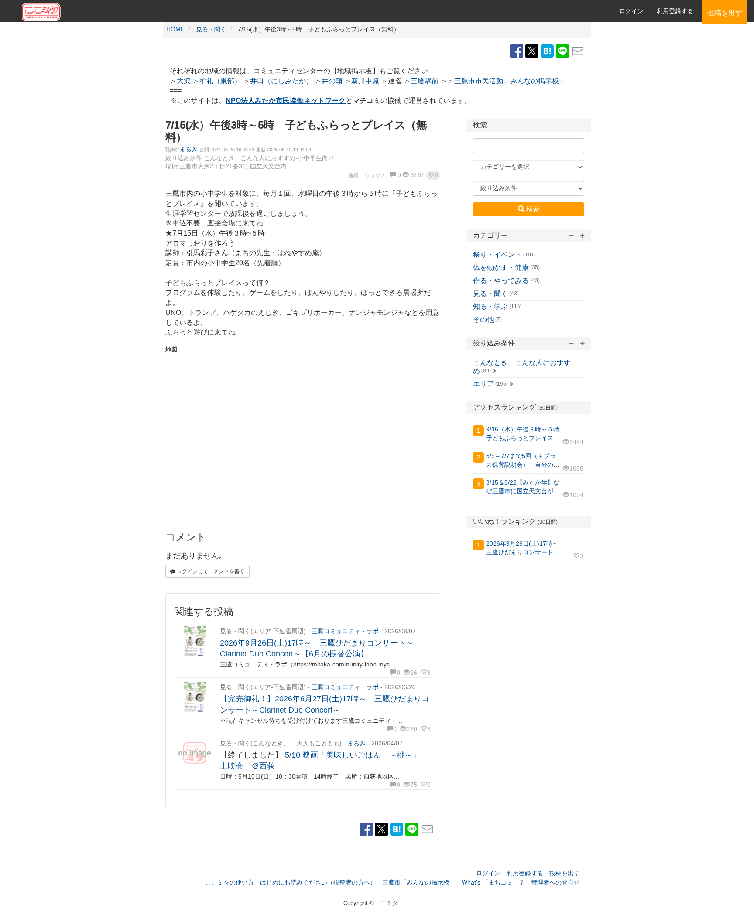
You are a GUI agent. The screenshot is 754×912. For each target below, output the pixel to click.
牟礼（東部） (220, 81)
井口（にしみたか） (281, 81)
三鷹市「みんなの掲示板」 (419, 882)
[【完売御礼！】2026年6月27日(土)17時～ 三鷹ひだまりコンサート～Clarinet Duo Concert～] (195, 697)
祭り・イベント (497, 254)
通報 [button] (353, 175)
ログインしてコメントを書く (210, 571)
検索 (531, 209)
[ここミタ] (200, 11)
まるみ (188, 149)
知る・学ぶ (490, 306)
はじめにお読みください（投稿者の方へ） (318, 882)
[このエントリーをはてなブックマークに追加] (548, 50)
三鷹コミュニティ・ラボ (345, 631)
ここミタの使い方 (229, 882)
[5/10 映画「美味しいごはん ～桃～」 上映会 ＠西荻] (195, 753)
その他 (483, 319)
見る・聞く (490, 293)
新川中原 (365, 81)
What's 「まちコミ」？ (493, 882)
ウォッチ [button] (375, 175)
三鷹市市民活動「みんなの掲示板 (506, 81)
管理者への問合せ (555, 882)
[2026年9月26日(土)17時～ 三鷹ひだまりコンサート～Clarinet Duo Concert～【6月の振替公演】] (195, 641)
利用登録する (525, 873)
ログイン (631, 10)
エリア (483, 383)
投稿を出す (564, 873)
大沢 (184, 81)
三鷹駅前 (425, 81)
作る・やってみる (501, 280)
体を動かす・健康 (501, 267)
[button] (433, 175)
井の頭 (332, 81)
